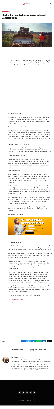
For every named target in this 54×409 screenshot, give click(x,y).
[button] (4, 3)
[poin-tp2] (30, 234)
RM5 (12, 299)
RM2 (9, 299)
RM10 (17, 299)
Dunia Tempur (6, 11)
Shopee (34, 397)
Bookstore (27, 397)
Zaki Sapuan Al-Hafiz (16, 21)
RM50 (21, 299)
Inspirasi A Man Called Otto (18, 349)
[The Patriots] (27, 4)
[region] (29, 89)
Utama (20, 397)
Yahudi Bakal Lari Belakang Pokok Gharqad (38, 350)
